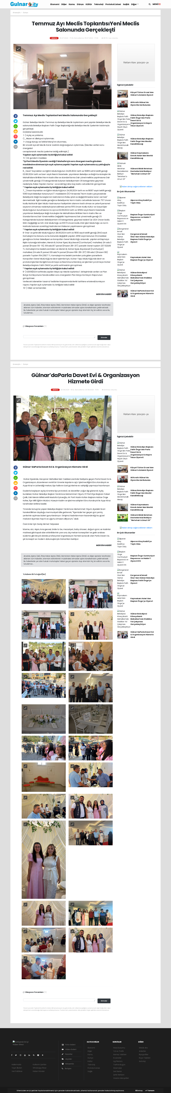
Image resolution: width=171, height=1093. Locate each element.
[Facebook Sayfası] (12, 1055)
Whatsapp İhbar (39, 1068)
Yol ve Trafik (118, 1051)
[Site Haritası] (39, 1055)
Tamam (150, 1090)
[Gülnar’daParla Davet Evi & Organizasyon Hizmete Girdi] (62, 428)
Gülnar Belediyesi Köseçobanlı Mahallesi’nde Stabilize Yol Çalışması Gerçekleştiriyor (141, 277)
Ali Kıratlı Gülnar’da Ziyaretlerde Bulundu (140, 103)
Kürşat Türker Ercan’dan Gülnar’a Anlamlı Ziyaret (142, 93)
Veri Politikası (17, 1071)
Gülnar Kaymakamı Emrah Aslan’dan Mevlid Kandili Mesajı (141, 155)
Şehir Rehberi (118, 1075)
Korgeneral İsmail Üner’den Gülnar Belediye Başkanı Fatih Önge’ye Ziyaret (142, 238)
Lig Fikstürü (117, 1061)
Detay (140, 1090)
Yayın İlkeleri (17, 1068)
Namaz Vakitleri (119, 1054)
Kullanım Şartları (39, 1064)
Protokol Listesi (113, 4)
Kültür (89, 4)
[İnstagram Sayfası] (21, 1055)
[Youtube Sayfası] (26, 1055)
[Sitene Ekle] (43, 1055)
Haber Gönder (39, 1071)
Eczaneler (117, 1058)
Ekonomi (54, 4)
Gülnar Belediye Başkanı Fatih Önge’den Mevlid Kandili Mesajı (141, 141)
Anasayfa (17, 12)
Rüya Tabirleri (144, 1058)
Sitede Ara (143, 1048)
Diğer (64, 4)
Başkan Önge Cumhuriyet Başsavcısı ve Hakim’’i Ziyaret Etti (142, 217)
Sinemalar (117, 1068)
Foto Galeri (70, 1044)
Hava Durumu (119, 1048)
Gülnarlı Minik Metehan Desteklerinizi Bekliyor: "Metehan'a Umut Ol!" (141, 171)
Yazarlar (68, 1054)
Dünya (80, 4)
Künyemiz (69, 1064)
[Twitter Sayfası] (17, 1055)
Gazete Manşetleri (121, 1078)
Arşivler (68, 1059)
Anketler (142, 1051)
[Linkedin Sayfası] (30, 1055)
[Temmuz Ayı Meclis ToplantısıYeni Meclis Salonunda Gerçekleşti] (62, 76)
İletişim (67, 1068)
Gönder (104, 337)
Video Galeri (70, 1049)
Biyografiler (143, 1054)
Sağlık (126, 4)
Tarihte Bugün (119, 1064)
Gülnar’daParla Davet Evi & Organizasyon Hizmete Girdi (142, 293)
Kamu (72, 4)
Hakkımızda (16, 1064)
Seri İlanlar (117, 1071)
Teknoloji (98, 4)
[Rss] (34, 1055)
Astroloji (142, 1061)
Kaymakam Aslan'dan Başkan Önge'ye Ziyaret (141, 258)
